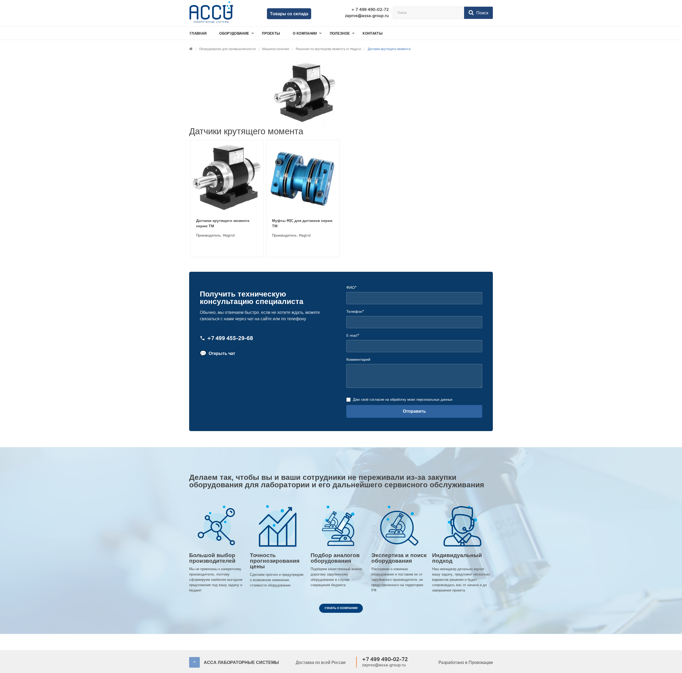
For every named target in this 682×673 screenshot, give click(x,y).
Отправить (414, 411)
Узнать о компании (341, 608)
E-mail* (352, 335)
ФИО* (351, 287)
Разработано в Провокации (466, 662)
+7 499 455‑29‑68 (230, 338)
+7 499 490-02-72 (385, 659)
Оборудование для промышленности (227, 49)
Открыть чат (217, 353)
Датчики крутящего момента (389, 49)
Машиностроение (275, 49)
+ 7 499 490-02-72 (370, 9)
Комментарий (358, 359)
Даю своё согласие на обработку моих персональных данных (403, 399)
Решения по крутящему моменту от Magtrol (328, 49)
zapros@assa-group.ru (367, 15)
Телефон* (355, 311)
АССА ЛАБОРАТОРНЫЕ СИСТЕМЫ (241, 662)
